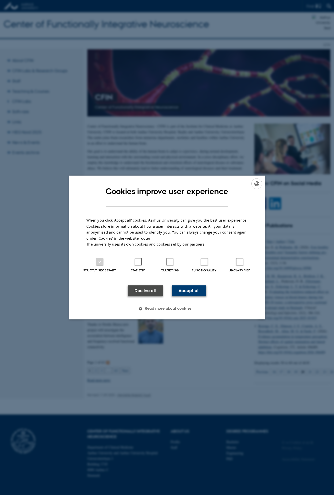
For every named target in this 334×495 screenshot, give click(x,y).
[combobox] (256, 183)
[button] (167, 309)
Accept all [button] (189, 290)
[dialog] (167, 247)
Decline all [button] (145, 290)
